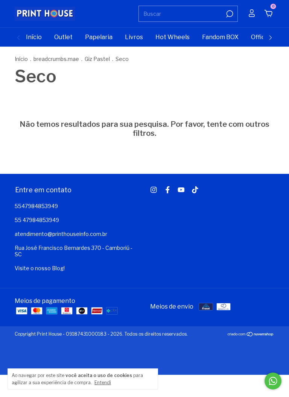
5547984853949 (36, 206)
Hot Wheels (172, 37)
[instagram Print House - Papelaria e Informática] (153, 189)
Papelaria (99, 37)
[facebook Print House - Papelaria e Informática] (167, 189)
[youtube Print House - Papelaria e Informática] (181, 189)
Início (34, 37)
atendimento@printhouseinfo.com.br (61, 234)
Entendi (102, 382)
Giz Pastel (97, 59)
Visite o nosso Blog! (40, 268)
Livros (134, 37)
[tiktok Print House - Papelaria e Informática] (195, 189)
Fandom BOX (220, 37)
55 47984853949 (37, 220)
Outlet (63, 37)
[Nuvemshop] (250, 334)
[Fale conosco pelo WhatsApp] (273, 381)
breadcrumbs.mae (56, 59)
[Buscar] (229, 13)
